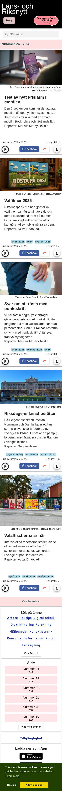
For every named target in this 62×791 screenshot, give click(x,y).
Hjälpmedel (19, 631)
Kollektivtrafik (41, 631)
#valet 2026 (42, 241)
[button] (31, 756)
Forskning (43, 624)
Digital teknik (44, 618)
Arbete (12, 618)
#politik (14, 576)
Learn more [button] (12, 776)
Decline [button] (11, 784)
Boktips (26, 618)
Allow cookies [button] (34, 784)
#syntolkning (14, 454)
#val (29, 241)
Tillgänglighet (31, 738)
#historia (31, 454)
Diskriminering (22, 624)
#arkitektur (48, 454)
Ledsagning (31, 645)
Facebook (31, 149)
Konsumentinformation (25, 638)
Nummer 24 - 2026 (16, 44)
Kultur (50, 638)
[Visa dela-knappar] (44, 149)
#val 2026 (18, 241)
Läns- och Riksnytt (17, 8)
